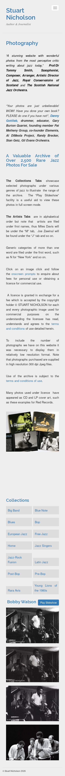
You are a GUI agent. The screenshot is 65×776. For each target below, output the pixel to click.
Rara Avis (14, 590)
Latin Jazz (41, 562)
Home (11, 545)
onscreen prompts (23, 273)
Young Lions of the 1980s (45, 587)
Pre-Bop (40, 573)
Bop (37, 522)
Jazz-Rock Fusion (15, 559)
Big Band (13, 510)
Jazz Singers (43, 545)
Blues (11, 522)
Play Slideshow (48, 602)
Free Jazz (41, 534)
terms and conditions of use (24, 380)
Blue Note (41, 510)
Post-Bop (14, 573)
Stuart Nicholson (20, 14)
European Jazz (17, 534)
